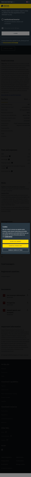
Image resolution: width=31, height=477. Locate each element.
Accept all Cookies (15, 241)
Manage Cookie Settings (15, 250)
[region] (15, 238)
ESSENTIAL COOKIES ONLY (15, 246)
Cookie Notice (8, 237)
